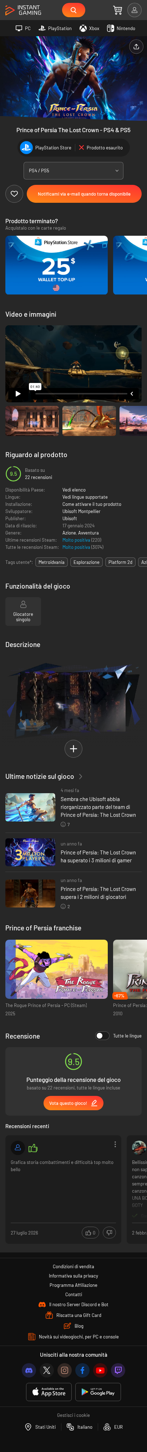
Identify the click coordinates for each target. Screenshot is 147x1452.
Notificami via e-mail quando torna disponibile (84, 194)
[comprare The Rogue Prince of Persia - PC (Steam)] (56, 969)
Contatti (73, 1294)
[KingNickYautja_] (139, 1148)
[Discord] (29, 1370)
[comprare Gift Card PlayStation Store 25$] (56, 265)
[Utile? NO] (109, 1232)
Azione (69, 533)
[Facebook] (82, 1370)
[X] (47, 1370)
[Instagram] (64, 1370)
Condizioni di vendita (73, 1266)
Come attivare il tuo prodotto (91, 504)
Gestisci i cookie (73, 1415)
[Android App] (98, 1392)
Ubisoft (69, 518)
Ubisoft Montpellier (81, 511)
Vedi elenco (74, 490)
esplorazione (87, 562)
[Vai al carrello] (117, 10)
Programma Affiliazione (73, 1285)
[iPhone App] (49, 1392)
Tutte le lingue (127, 1036)
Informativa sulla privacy (73, 1276)
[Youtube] (100, 1370)
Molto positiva (76, 540)
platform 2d (120, 562)
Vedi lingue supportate (85, 497)
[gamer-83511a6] (18, 1148)
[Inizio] (23, 10)
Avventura (88, 533)
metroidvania (52, 562)
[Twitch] (118, 1370)
